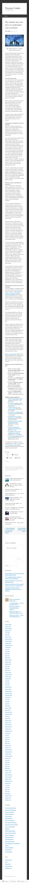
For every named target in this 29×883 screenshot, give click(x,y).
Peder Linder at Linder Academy (14, 445)
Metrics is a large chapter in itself (12, 354)
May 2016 (7, 764)
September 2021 (8, 695)
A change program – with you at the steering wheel (16, 512)
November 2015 (8, 777)
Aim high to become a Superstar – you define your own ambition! (13, 490)
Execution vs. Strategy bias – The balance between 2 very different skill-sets (14, 508)
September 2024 (8, 645)
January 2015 (8, 797)
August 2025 (8, 630)
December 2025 (8, 628)
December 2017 (8, 724)
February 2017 (8, 745)
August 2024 (8, 647)
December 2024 (8, 639)
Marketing (7, 467)
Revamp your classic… (14, 606)
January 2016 (8, 772)
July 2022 (7, 680)
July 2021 (7, 699)
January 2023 (8, 672)
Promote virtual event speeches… (14, 608)
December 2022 (8, 674)
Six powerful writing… (14, 603)
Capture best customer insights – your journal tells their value (13, 504)
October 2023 (8, 664)
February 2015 (8, 795)
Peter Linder (7, 31)
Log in (6, 862)
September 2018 (8, 714)
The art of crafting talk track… (16, 603)
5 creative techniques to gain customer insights (14, 408)
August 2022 (8, 678)
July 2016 (7, 760)
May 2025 (7, 635)
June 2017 (7, 737)
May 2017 (7, 739)
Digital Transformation (9, 820)
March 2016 (7, 768)
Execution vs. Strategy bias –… (14, 600)
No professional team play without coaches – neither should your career (17, 518)
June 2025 (7, 632)
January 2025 (8, 637)
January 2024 (8, 662)
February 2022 (8, 687)
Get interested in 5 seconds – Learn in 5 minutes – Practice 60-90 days (16, 485)
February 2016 (8, 770)
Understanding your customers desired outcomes (14, 417)
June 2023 (7, 666)
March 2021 (7, 706)
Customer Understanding (18, 468)
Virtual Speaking (8, 851)
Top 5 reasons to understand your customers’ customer (15, 412)
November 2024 (8, 641)
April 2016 (7, 766)
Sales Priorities (14, 470)
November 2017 (8, 726)
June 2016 (7, 762)
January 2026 (8, 626)
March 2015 (7, 793)
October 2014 (8, 800)
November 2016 (8, 751)
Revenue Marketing (9, 837)
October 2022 (8, 676)
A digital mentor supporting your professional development (16, 479)
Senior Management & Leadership (12, 843)
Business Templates (9, 812)
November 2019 (8, 712)
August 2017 (8, 733)
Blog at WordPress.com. (10, 876)
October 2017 (8, 729)
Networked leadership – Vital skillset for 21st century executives (16, 499)
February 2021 (8, 708)
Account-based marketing (10, 808)
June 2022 (7, 683)
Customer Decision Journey (17, 467)
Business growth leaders (10, 810)
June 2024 (7, 651)
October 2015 (8, 779)
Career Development (9, 814)
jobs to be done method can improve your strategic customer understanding (13, 293)
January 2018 (8, 722)
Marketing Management (10, 831)
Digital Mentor (8, 470)
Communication (8, 816)
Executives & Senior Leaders (11, 824)
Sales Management (9, 839)
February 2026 (8, 624)
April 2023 (7, 668)
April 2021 (7, 703)
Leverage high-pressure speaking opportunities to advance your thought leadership (13, 589)
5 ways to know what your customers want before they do (14, 427)
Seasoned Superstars (9, 841)
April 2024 (7, 655)
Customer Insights (8, 468)
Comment (18, 559)
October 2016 (8, 754)
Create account (8, 860)
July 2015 (7, 785)
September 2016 (8, 756)
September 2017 (8, 731)
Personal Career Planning (10, 833)
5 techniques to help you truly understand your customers (14, 432)
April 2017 (7, 741)
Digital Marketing (8, 818)
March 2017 (7, 743)
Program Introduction (9, 835)
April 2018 (7, 716)
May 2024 (7, 653)
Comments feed (8, 866)
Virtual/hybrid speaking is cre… (16, 613)
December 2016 (8, 749)
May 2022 (7, 685)
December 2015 (8, 774)
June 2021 (7, 701)
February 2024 (8, 660)
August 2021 (8, 697)
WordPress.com (8, 868)
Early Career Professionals (11, 822)
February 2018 (8, 720)
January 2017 (8, 747)
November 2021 (8, 693)
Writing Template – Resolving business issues (22, 530)
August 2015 (8, 783)
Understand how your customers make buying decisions (15, 421)
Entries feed (7, 864)
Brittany (11, 599)
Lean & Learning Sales (17, 466)
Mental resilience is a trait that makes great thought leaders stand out (14, 574)
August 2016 (8, 758)
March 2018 (7, 718)
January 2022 (8, 689)
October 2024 (8, 643)
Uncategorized (8, 849)
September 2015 (8, 781)
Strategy (7, 845)
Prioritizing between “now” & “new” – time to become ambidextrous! (14, 494)
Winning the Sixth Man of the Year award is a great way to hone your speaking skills (14, 584)
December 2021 (8, 691)
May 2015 (7, 789)
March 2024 (7, 657)
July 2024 (7, 649)
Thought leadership (9, 847)
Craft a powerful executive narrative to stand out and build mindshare (13, 577)
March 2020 (7, 710)
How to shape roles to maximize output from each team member (10, 530)
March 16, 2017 (14, 31)
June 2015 (7, 787)
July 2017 (7, 735)
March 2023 (7, 670)
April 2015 (7, 791)
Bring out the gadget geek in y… (16, 615)
